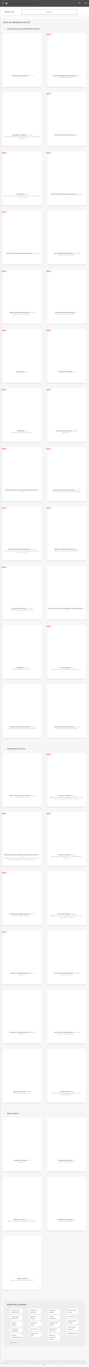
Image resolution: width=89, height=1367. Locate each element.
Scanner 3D (33, 1329)
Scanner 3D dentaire (52, 1311)
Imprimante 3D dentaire (53, 1324)
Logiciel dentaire (14, 1324)
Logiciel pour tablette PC (15, 1317)
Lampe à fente (72, 1316)
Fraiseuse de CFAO (34, 1334)
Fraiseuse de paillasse (71, 1328)
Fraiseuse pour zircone (72, 1311)
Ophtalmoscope (72, 1333)
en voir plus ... (14, 1342)
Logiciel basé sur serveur (53, 1330)
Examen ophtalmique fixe (16, 1336)
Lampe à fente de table (72, 1322)
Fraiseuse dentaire (33, 1317)
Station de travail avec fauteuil (52, 1337)
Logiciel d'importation (53, 1317)
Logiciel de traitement (33, 1311)
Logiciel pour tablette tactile (16, 1311)
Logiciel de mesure (33, 1324)
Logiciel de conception (15, 1330)
